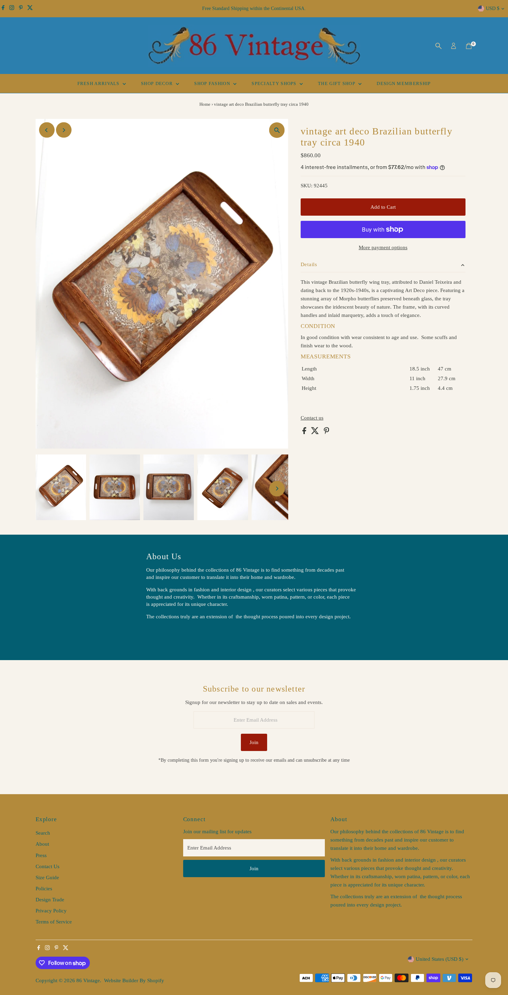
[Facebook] (3, 8)
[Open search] (438, 46)
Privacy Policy (51, 910)
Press (41, 855)
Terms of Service (54, 921)
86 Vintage (88, 980)
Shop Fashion (213, 83)
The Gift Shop (337, 83)
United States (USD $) (439, 959)
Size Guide (47, 877)
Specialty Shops (275, 83)
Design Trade (50, 899)
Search (43, 833)
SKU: (306, 185)
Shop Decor (157, 83)
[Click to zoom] (277, 130)
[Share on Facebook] (305, 432)
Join (254, 742)
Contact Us (47, 866)
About (42, 844)
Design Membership (404, 83)
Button (160, 634)
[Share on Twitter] (315, 432)
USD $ (492, 8)
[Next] (64, 130)
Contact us (312, 418)
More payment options (383, 247)
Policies (44, 888)
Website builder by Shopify (134, 980)
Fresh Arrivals (99, 83)
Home (204, 104)
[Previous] (47, 130)
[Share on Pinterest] (326, 432)
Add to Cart (383, 207)
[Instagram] (12, 8)
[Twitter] (30, 8)
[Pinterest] (21, 8)
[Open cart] (468, 46)
